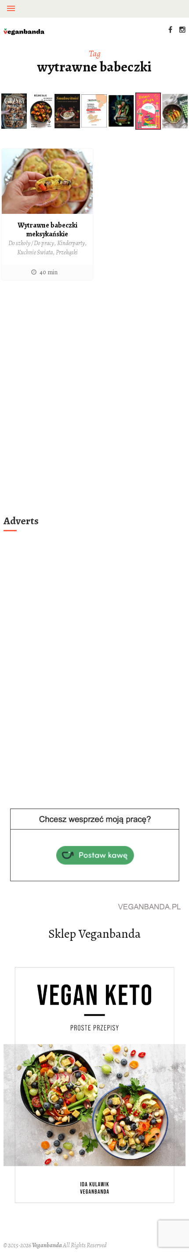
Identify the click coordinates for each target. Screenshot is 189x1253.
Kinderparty (71, 243)
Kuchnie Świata (35, 252)
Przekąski (67, 252)
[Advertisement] (94, 408)
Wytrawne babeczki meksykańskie (47, 229)
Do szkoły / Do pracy (31, 243)
